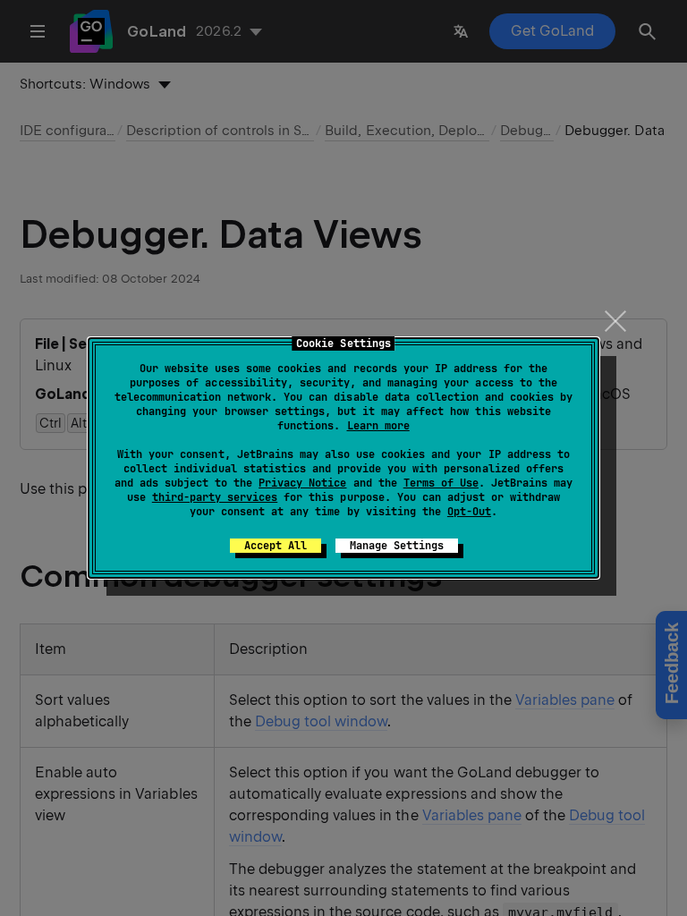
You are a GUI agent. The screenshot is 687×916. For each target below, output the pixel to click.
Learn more (378, 426)
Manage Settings (397, 546)
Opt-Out (469, 512)
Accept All (275, 546)
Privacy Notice (302, 483)
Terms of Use (441, 483)
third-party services (214, 497)
